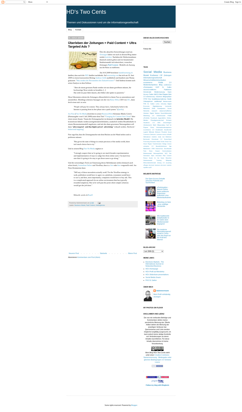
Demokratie (147, 92)
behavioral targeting (75, 129)
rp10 (150, 167)
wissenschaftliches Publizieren (157, 89)
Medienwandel (147, 153)
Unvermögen (167, 122)
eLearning (168, 163)
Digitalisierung (157, 106)
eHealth (169, 134)
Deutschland (167, 139)
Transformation (157, 144)
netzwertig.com (113, 75)
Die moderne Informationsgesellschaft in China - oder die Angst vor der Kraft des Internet (164, 235)
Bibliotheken (146, 148)
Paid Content (90, 205)
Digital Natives (155, 113)
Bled (160, 94)
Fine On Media (81, 114)
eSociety (163, 104)
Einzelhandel (167, 148)
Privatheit (164, 132)
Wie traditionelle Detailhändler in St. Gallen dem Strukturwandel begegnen (163, 220)
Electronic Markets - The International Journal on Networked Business (155, 264)
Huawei (157, 151)
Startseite (103, 253)
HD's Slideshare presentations (157, 275)
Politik (169, 115)
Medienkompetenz (150, 85)
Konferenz (154, 75)
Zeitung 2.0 (161, 163)
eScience (159, 96)
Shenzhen (168, 158)
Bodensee (168, 137)
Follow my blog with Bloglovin (157, 385)
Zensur (169, 144)
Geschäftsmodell (166, 113)
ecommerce (147, 83)
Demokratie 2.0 (157, 139)
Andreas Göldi (100, 78)
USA (158, 122)
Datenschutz (159, 148)
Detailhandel (159, 130)
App (170, 146)
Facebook (154, 118)
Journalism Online (85, 165)
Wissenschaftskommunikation (154, 80)
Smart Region (147, 144)
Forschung (146, 141)
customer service (161, 134)
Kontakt (78, 30)
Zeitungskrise (100, 205)
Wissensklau (161, 125)
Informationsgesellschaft (152, 78)
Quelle (120, 109)
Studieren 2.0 (149, 122)
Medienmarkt (167, 101)
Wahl (154, 125)
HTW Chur (147, 99)
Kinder (158, 141)
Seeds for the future (156, 158)
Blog (70, 30)
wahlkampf (158, 101)
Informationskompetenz (163, 127)
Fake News (148, 151)
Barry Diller (114, 100)
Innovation (153, 141)
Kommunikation (166, 151)
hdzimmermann (162, 291)
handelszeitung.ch (126, 73)
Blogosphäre (167, 96)
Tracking (158, 160)
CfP (161, 75)
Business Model (80, 205)
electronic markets (165, 165)
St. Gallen (166, 87)
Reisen (145, 158)
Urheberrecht (147, 125)
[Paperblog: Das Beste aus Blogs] (157, 383)
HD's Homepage (152, 269)
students (154, 137)
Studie (169, 99)
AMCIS (156, 94)
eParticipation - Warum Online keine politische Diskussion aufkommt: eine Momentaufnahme (164, 192)
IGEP (157, 87)
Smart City (168, 141)
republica (146, 167)
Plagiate (165, 94)
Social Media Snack (153, 277)
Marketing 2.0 (148, 115)
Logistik (145, 132)
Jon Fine (71, 114)
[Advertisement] (103, 231)
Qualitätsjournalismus (159, 99)
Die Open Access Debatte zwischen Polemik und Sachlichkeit (155, 181)
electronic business (154, 165)
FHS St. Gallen (149, 104)
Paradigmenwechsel (157, 120)
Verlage (164, 144)
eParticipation (148, 87)
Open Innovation (156, 155)
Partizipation (161, 108)
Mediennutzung (159, 92)
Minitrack (157, 132)
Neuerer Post (74, 253)
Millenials (151, 132)
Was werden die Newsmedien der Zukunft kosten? (95, 80)
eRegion (145, 165)
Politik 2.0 (164, 83)
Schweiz (168, 120)
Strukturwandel (147, 160)
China (152, 127)
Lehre (158, 104)
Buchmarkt (146, 139)
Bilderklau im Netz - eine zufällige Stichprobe (164, 204)
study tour (161, 137)
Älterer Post (132, 253)
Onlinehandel (161, 115)
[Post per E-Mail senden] (99, 203)
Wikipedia (168, 160)
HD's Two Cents (86, 12)
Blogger (134, 405)
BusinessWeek (107, 114)
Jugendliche (162, 118)
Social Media (152, 71)
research (154, 111)
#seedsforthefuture (161, 146)
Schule (163, 141)
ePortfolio (146, 118)
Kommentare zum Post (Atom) (88, 257)
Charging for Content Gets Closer (118, 116)
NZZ (87, 75)
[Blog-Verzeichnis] (163, 378)
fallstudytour (147, 137)
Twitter (151, 94)
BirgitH (90, 195)
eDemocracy (150, 96)
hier (111, 165)
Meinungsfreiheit (158, 153)
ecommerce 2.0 (148, 130)
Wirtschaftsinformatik (149, 163)
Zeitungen (103, 54)
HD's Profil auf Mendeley (155, 272)
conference (167, 85)
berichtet (108, 57)
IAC (128, 100)
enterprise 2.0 (148, 146)
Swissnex (153, 134)
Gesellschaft (167, 130)
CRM (153, 148)
